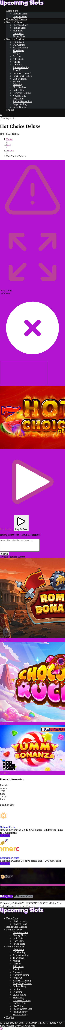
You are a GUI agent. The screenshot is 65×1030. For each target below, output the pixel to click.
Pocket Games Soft (22, 101)
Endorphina (18, 90)
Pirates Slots (19, 36)
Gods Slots (18, 33)
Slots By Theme (14, 22)
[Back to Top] (1, 1028)
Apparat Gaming (21, 67)
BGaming (17, 84)
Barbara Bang (20, 78)
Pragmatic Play (20, 104)
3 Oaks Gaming (20, 47)
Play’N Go (18, 98)
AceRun (17, 56)
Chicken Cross (20, 13)
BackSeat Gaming (22, 73)
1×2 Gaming (19, 44)
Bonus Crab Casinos (16, 19)
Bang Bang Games (22, 76)
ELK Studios (19, 87)
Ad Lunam (18, 59)
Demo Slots (12, 10)
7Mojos (16, 53)
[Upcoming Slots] (22, 5)
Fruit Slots (18, 30)
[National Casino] (9, 824)
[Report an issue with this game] (32, 223)
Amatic (16, 61)
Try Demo (5, 640)
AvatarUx (17, 70)
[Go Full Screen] (32, 287)
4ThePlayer (18, 50)
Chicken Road (20, 16)
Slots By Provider (15, 39)
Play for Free (21, 529)
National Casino (8, 827)
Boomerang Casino (9, 858)
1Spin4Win (18, 42)
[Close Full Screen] (32, 359)
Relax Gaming (20, 107)
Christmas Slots (20, 25)
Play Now (5, 835)
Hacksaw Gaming (22, 93)
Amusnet (17, 64)
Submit (4, 554)
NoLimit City (19, 95)
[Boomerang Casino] (9, 855)
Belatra (16, 81)
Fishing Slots (19, 27)
